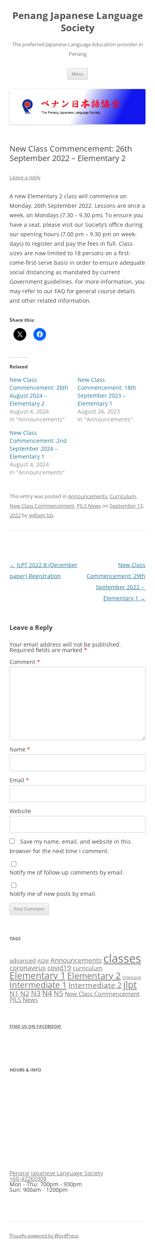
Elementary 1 (38, 975)
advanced (23, 960)
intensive (131, 977)
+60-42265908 (28, 1178)
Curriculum (123, 496)
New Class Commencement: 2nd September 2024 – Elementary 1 (38, 444)
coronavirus (28, 967)
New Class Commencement (42, 505)
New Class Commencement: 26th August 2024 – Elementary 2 (39, 391)
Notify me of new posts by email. (53, 893)
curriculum (88, 968)
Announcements (87, 496)
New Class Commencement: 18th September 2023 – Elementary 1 (107, 391)
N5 (58, 993)
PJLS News (89, 505)
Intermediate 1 (38, 984)
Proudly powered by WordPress (44, 1235)
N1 (14, 993)
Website (20, 811)
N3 (36, 993)
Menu (77, 74)
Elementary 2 (94, 975)
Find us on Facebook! (35, 1026)
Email (19, 780)
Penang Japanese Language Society (77, 21)
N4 (47, 993)
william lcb (41, 515)
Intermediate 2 (95, 985)
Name (20, 749)
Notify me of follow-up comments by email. (67, 872)
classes (122, 958)
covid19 (59, 967)
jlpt (130, 985)
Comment (25, 662)
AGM (43, 960)
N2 (24, 993)
